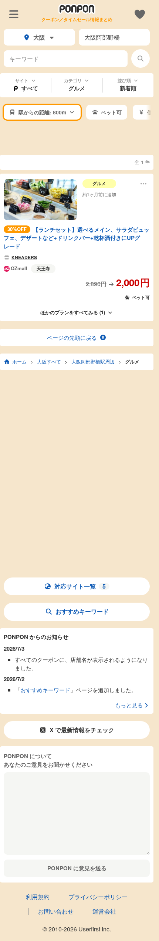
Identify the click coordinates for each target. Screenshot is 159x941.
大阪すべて (49, 361)
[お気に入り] (139, 14)
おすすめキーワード (82, 611)
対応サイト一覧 (80, 586)
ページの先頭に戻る (72, 337)
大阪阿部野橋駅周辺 (93, 361)
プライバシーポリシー (98, 897)
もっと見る (129, 705)
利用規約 (38, 897)
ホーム (19, 361)
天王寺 (43, 268)
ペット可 (141, 297)
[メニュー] (14, 14)
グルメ (132, 361)
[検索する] (140, 58)
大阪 (39, 37)
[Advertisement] (79, 138)
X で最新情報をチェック (82, 730)
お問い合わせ (56, 911)
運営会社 (104, 911)
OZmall (19, 269)
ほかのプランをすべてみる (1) (72, 312)
